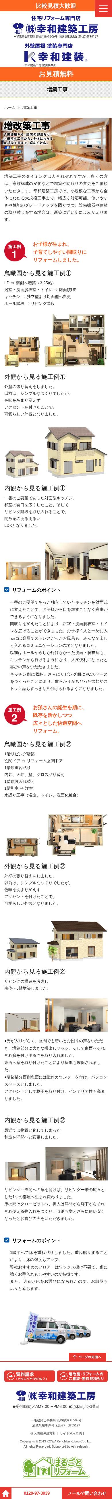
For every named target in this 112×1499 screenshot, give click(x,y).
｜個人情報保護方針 (41, 1433)
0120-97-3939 (37, 1493)
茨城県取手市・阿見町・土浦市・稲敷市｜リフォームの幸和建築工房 (56, 26)
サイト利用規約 (71, 1433)
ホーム (10, 107)
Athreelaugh (79, 1446)
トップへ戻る (90, 1357)
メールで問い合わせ (87, 1493)
